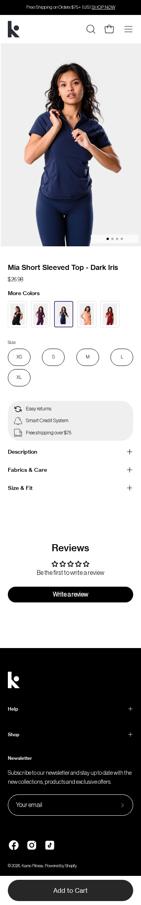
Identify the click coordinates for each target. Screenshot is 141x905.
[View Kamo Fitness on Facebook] (14, 845)
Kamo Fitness (32, 866)
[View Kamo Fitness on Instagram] (32, 845)
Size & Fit (20, 487)
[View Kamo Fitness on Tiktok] (50, 845)
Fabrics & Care (27, 469)
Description (22, 451)
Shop (13, 734)
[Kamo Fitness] (14, 29)
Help (13, 709)
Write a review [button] (70, 594)
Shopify (70, 866)
